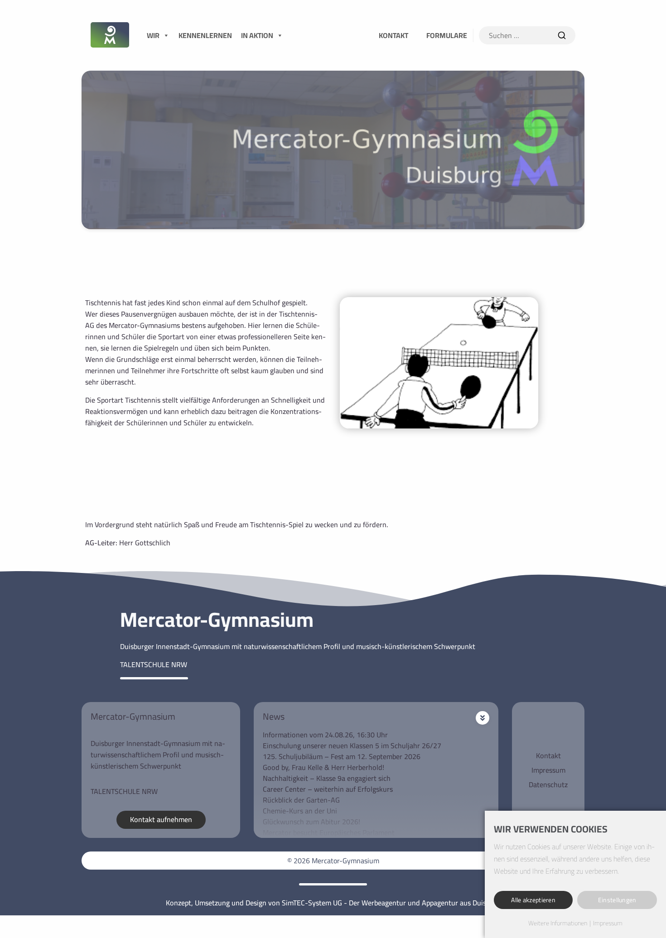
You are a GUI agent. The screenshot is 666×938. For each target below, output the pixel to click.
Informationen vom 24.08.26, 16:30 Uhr (325, 734)
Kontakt (548, 755)
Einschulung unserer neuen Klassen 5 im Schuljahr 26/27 (352, 745)
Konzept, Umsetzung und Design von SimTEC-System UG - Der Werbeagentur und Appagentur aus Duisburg (333, 902)
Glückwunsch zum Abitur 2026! (311, 821)
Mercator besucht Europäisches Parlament (329, 832)
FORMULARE (446, 35)
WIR (153, 35)
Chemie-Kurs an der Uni (300, 811)
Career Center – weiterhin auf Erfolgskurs (328, 789)
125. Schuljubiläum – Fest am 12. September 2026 (341, 756)
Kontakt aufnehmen (161, 819)
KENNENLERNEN (205, 35)
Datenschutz (548, 784)
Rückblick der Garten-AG (301, 800)
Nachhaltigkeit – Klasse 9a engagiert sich (327, 778)
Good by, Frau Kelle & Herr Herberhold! (323, 767)
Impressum (548, 770)
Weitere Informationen (557, 923)
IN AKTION (257, 35)
